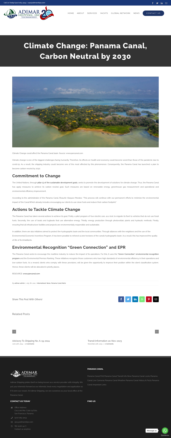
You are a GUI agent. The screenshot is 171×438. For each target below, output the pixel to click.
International (41, 283)
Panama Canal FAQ (95, 376)
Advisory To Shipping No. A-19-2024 (31, 341)
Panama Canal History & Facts (138, 380)
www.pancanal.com (31, 274)
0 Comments (29, 344)
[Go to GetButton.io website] (165, 435)
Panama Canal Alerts (58, 283)
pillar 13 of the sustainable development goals (57, 182)
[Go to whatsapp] (165, 430)
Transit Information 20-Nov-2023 (105, 341)
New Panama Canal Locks (138, 376)
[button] (14, 332)
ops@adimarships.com (36, 3)
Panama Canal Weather (115, 380)
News (49, 283)
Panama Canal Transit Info (115, 376)
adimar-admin (20, 283)
